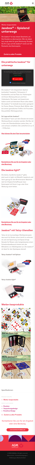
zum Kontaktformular (17, 429)
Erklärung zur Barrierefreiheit (17, 457)
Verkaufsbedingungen (21, 455)
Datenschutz (10, 455)
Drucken (6, 406)
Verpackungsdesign (10, 408)
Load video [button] (18, 79)
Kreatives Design (9, 411)
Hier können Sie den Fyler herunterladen (15, 133)
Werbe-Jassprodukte (10, 400)
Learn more (17, 75)
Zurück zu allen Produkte (12, 54)
